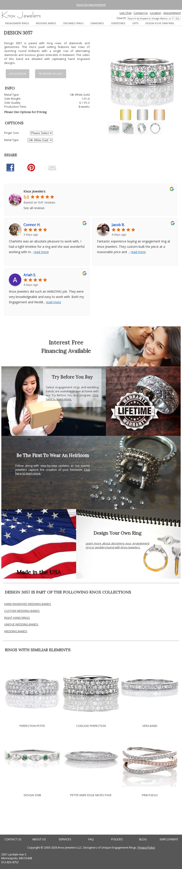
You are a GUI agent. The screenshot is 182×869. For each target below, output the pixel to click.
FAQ (91, 839)
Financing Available (66, 350)
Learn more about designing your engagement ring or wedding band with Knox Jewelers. (117, 545)
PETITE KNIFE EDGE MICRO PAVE (91, 795)
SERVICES (65, 839)
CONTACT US (13, 839)
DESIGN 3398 (32, 795)
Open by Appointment (91, 5)
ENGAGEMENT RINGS (17, 23)
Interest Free (66, 342)
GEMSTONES (118, 23)
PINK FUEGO (150, 795)
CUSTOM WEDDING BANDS (22, 611)
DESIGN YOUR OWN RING (159, 23)
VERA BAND (149, 726)
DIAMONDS (97, 23)
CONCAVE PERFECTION (91, 726)
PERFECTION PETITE (32, 726)
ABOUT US (39, 839)
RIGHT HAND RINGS (17, 618)
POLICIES (117, 839)
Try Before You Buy (51, 73)
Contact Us (141, 13)
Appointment (172, 13)
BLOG (143, 839)
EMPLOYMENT (169, 839)
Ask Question (17, 73)
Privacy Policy (146, 847)
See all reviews (34, 208)
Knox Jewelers (35, 191)
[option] (114, 128)
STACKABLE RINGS (73, 23)
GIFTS (135, 23)
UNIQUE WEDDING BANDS (21, 624)
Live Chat (125, 13)
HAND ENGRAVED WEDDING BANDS (27, 604)
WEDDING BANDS (46, 23)
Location (155, 13)
